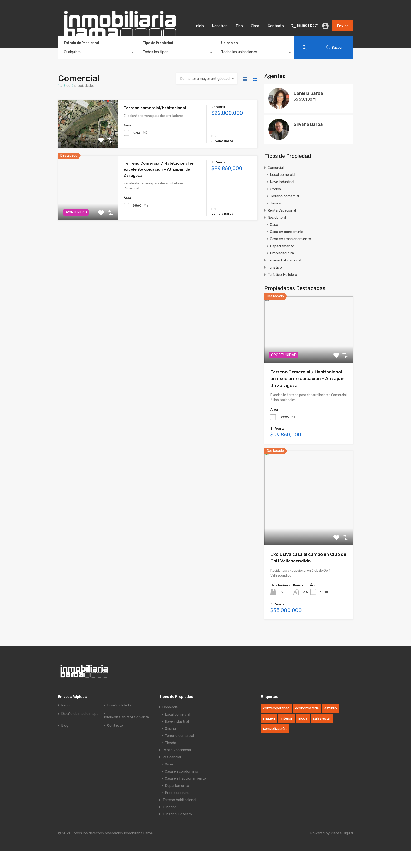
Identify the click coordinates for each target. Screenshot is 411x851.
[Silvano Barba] (278, 137)
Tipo (239, 26)
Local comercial (282, 175)
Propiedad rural (282, 253)
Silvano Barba (308, 124)
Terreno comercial (284, 196)
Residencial (277, 217)
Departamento (282, 246)
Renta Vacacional (282, 210)
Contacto (276, 26)
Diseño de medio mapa (79, 714)
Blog (64, 725)
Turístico (275, 267)
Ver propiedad (309, 349)
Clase (255, 26)
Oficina (275, 189)
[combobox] (97, 53)
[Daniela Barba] (278, 107)
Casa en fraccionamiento (290, 239)
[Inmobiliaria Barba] (119, 45)
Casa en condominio (286, 232)
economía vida (307, 708)
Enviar (342, 26)
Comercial (276, 167)
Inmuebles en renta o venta (126, 717)
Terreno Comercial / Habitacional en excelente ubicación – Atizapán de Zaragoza (159, 169)
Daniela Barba (308, 93)
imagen (269, 718)
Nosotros (219, 26)
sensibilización (275, 728)
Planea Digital (342, 833)
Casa (274, 224)
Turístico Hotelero (282, 274)
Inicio (199, 26)
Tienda (275, 203)
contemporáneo (276, 708)
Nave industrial (282, 182)
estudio (330, 708)
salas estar (322, 718)
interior (286, 718)
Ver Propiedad (88, 138)
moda (302, 718)
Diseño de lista (119, 705)
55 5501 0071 (307, 26)
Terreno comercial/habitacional (155, 108)
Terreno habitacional (284, 260)
